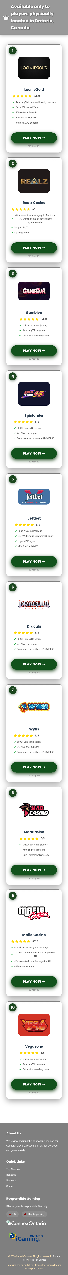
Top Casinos (13, 1169)
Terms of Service (37, 1260)
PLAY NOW (32, 138)
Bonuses (11, 1174)
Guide (9, 1186)
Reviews (11, 1180)
